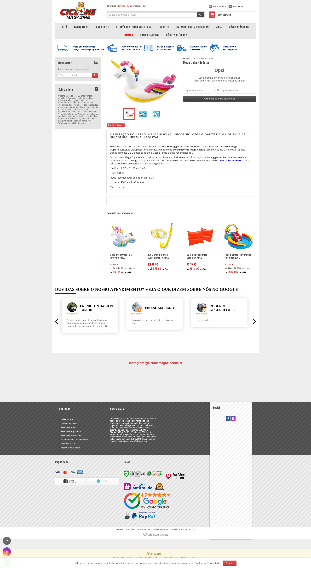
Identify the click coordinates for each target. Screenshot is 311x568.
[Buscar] (200, 14)
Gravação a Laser (69, 423)
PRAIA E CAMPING (200, 59)
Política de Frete (68, 427)
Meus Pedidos (219, 6)
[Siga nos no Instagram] (233, 419)
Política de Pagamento (71, 431)
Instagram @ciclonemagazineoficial (155, 363)
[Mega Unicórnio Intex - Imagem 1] (129, 114)
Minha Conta (239, 6)
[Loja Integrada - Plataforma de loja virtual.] (155, 535)
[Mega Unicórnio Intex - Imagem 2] (143, 114)
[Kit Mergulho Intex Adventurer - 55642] (162, 247)
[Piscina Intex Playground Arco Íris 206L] (238, 248)
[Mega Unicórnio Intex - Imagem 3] (156, 114)
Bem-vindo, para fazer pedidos (126, 6)
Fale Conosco (67, 419)
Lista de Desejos (116, 125)
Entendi (230, 563)
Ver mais (125, 262)
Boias (213, 59)
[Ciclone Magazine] (78, 11)
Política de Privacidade (71, 436)
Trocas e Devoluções (70, 448)
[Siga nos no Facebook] (228, 419)
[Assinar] (95, 75)
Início (188, 59)
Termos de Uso (68, 444)
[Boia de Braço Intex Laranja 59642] (200, 247)
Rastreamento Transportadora (74, 440)
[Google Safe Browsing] (155, 474)
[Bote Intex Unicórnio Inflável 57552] (124, 248)
